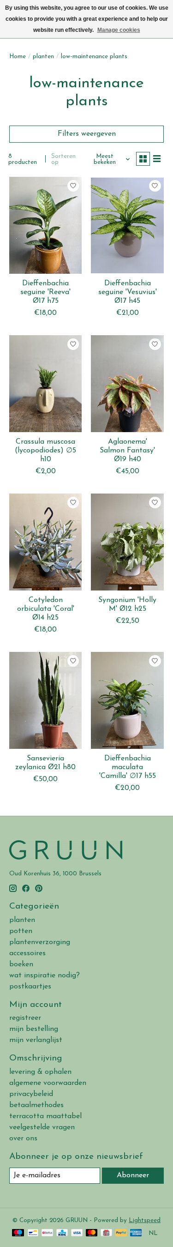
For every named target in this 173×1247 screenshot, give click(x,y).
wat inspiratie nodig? (44, 975)
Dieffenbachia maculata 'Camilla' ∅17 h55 (127, 767)
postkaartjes (30, 986)
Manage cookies (118, 30)
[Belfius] (47, 1233)
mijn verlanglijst (35, 1040)
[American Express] (136, 1233)
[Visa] (77, 1233)
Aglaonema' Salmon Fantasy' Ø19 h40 (127, 450)
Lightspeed (145, 1220)
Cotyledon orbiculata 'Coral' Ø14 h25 (45, 608)
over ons (23, 1138)
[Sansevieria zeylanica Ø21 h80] (45, 700)
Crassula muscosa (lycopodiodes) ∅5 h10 (45, 450)
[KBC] (62, 1233)
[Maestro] (18, 1233)
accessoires (27, 953)
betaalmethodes (36, 1105)
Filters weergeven (87, 134)
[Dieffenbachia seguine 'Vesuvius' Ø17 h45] (127, 225)
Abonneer (133, 1175)
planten (43, 57)
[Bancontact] (33, 1233)
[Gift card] (106, 1233)
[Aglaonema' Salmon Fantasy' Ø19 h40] (127, 383)
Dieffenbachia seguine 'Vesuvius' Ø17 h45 (127, 292)
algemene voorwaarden (47, 1083)
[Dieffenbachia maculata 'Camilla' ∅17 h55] (127, 700)
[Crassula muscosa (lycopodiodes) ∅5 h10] (45, 383)
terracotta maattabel (45, 1116)
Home (17, 57)
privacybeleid (31, 1094)
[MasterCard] (92, 1233)
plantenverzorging (39, 942)
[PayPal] (121, 1233)
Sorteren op (63, 159)
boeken (21, 964)
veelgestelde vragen (42, 1127)
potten (20, 931)
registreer (25, 1018)
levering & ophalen (40, 1072)
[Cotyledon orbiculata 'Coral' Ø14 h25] (45, 542)
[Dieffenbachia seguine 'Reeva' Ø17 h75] (45, 225)
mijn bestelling (33, 1029)
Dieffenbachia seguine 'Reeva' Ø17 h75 (45, 292)
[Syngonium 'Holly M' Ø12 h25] (127, 542)
